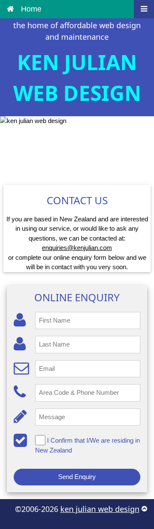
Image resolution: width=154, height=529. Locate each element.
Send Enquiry (77, 476)
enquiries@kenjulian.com (77, 247)
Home (31, 9)
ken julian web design (99, 509)
